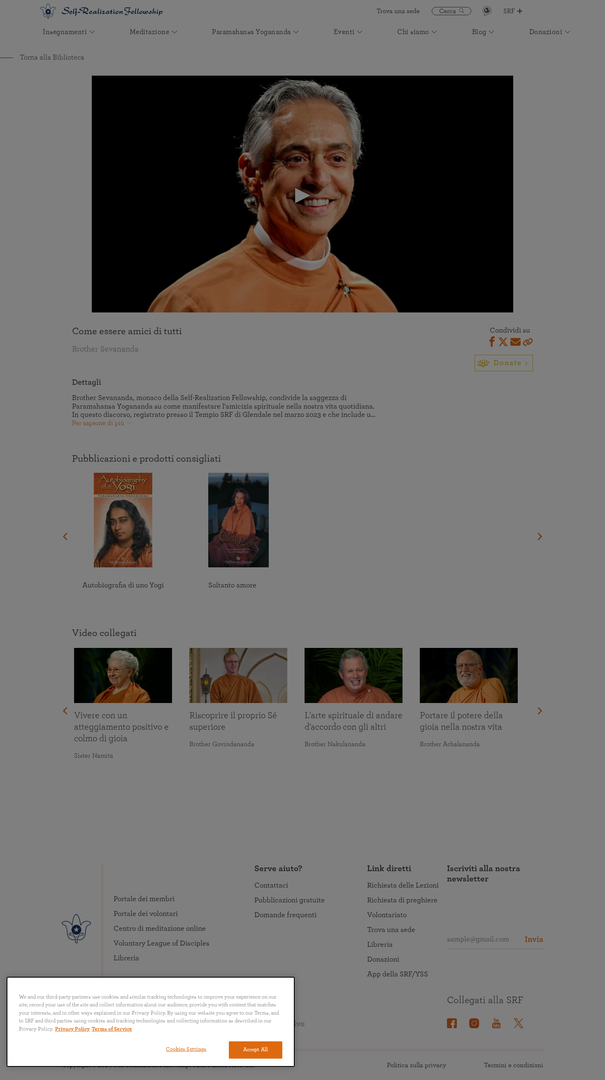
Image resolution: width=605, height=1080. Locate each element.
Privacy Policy (72, 1029)
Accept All (255, 1049)
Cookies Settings (186, 1049)
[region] (151, 1022)
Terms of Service (112, 1029)
